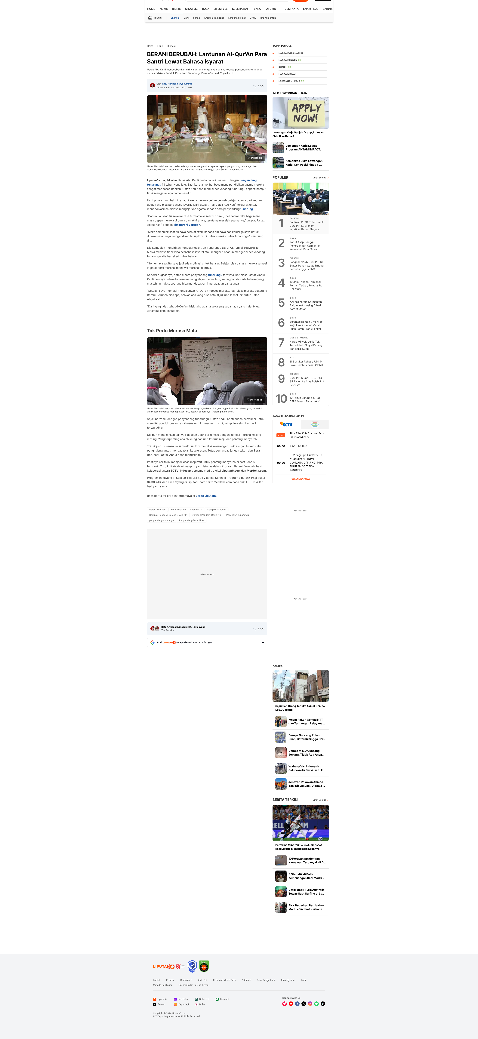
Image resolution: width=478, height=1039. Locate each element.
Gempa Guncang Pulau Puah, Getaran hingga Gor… (306, 737)
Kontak (156, 980)
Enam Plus (310, 8)
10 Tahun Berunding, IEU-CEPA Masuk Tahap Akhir (305, 399)
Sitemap (246, 980)
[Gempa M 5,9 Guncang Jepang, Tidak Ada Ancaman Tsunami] (281, 752)
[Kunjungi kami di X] (303, 1003)
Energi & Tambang (214, 17)
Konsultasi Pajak (237, 17)
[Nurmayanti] (157, 628)
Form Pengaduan (266, 980)
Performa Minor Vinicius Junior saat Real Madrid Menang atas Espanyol (298, 846)
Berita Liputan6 (206, 496)
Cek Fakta (292, 8)
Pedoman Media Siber (224, 980)
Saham (197, 17)
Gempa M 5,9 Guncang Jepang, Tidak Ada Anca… (306, 752)
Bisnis (176, 8)
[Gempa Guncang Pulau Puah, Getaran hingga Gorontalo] (281, 737)
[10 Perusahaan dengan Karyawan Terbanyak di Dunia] (281, 860)
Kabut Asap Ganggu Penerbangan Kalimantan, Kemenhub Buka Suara (305, 245)
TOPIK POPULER (283, 45)
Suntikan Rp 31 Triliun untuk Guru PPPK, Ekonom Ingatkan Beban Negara (307, 225)
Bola (205, 8)
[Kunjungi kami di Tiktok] (323, 1003)
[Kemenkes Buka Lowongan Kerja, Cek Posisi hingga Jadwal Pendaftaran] (278, 162)
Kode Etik (202, 980)
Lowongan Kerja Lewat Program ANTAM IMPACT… (304, 147)
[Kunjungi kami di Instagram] (310, 1003)
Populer (280, 177)
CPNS (253, 17)
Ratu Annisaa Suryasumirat (177, 83)
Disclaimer (186, 980)
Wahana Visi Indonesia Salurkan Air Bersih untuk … (307, 768)
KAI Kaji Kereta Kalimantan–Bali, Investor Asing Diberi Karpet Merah (306, 305)
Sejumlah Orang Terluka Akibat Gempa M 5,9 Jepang (300, 707)
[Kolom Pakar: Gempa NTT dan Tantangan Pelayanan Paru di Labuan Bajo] (281, 721)
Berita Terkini (285, 800)
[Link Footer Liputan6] (169, 966)
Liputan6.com (179, 1013)
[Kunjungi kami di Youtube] (291, 1003)
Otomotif (273, 8)
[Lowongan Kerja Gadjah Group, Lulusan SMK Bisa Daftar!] (301, 113)
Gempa (278, 666)
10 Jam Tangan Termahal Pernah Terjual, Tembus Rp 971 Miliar (306, 285)
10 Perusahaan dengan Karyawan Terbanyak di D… (307, 860)
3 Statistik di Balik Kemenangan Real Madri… (306, 876)
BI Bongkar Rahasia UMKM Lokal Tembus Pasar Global (306, 363)
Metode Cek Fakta (162, 985)
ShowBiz (191, 8)
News (164, 8)
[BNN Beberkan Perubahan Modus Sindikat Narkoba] (281, 907)
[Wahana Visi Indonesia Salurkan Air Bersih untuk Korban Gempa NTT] (281, 768)
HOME (151, 8)
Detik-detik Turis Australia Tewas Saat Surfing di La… (306, 891)
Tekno (256, 8)
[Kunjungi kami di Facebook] (297, 1003)
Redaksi (170, 980)
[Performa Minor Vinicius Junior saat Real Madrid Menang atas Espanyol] (301, 823)
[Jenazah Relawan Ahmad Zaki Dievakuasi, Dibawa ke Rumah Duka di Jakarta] (281, 784)
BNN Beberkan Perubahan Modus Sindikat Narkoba (306, 907)
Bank (186, 17)
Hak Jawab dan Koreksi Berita (193, 985)
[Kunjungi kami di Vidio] (284, 1003)
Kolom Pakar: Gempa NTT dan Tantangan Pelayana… (306, 721)
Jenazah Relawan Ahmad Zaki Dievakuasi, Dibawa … (306, 784)
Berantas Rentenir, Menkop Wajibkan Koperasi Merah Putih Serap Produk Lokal (306, 325)
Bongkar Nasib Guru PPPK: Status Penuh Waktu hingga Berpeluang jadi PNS (307, 265)
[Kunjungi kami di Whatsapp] (316, 1003)
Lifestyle (221, 8)
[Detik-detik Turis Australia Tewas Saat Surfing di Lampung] (281, 891)
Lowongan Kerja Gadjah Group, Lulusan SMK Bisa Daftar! (298, 134)
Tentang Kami (288, 980)
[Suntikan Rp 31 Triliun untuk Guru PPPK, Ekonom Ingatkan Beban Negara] (301, 199)
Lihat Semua (319, 177)
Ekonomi (175, 17)
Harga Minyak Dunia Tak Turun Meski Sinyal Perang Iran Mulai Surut (306, 345)
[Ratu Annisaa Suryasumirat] (152, 85)
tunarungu (247, 209)
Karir (303, 980)
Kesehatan (240, 8)
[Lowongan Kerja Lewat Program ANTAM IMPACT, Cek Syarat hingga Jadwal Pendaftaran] (278, 147)
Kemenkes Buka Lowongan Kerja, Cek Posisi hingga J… (304, 162)
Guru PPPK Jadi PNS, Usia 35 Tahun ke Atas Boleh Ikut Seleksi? (307, 381)
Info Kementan (268, 17)
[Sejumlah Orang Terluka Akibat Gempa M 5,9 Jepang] (301, 686)
